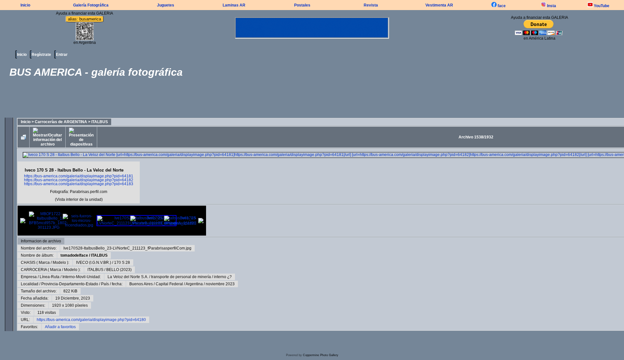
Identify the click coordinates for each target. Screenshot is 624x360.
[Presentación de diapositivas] (81, 137)
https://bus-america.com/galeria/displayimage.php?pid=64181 (78, 176)
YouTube (601, 6)
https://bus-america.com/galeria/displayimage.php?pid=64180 (91, 319)
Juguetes (165, 5)
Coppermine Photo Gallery (320, 355)
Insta (551, 6)
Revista (371, 5)
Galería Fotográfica (91, 5)
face (501, 6)
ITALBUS (99, 122)
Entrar (62, 54)
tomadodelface (74, 255)
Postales (302, 5)
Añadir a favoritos (60, 327)
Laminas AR (234, 5)
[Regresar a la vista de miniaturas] (23, 137)
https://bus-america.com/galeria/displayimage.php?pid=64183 (78, 184)
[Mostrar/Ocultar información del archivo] (47, 137)
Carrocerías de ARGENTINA (61, 122)
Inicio (25, 5)
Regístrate (41, 54)
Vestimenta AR (439, 5)
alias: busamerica (84, 19)
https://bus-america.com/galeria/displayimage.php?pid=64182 (78, 180)
